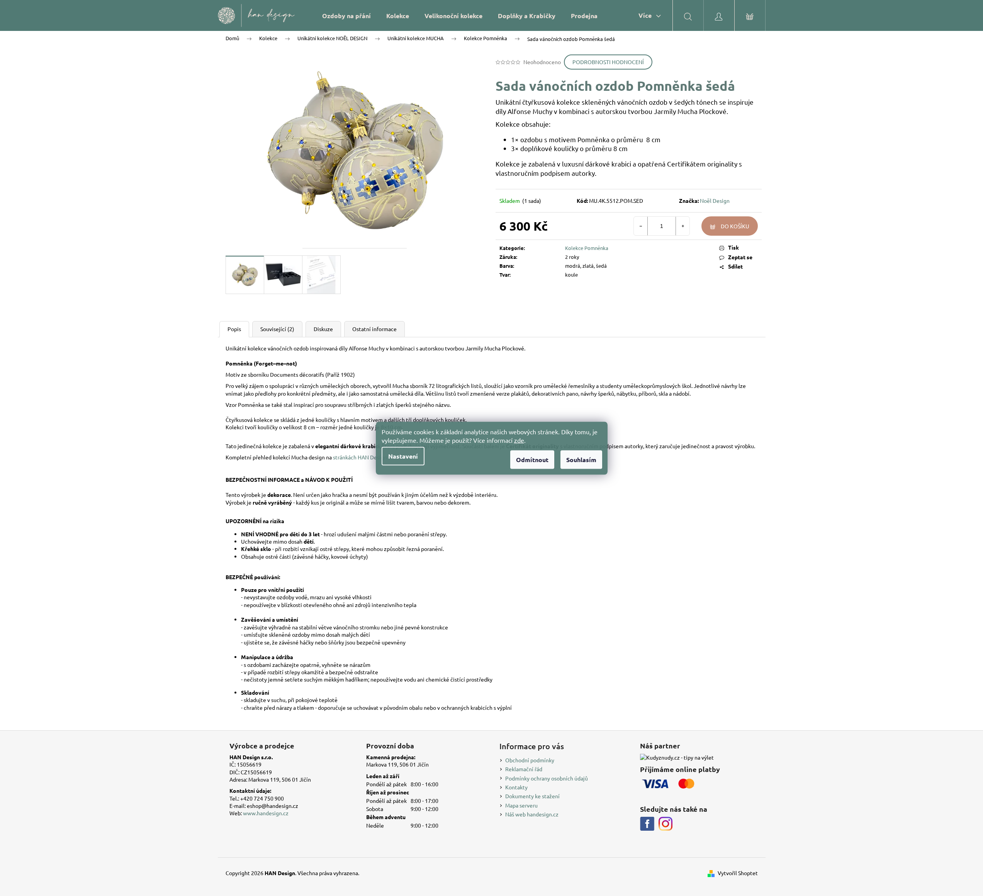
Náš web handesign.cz (532, 814)
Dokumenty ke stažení (532, 795)
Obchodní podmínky (529, 760)
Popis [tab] (234, 328)
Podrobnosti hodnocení (608, 61)
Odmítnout (532, 459)
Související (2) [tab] (277, 328)
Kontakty (516, 787)
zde (519, 440)
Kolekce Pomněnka (586, 248)
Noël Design (715, 200)
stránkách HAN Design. (360, 457)
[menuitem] (346, 15)
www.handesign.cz (266, 812)
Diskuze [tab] (323, 328)
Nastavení (403, 456)
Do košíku (735, 226)
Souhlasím (581, 459)
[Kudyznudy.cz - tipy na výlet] (677, 757)
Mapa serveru (521, 805)
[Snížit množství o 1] (641, 226)
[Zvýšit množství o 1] (682, 226)
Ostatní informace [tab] (374, 328)
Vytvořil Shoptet (738, 872)
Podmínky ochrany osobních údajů (546, 778)
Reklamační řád (523, 768)
